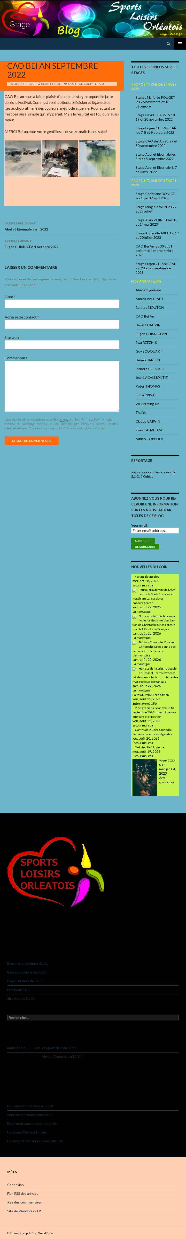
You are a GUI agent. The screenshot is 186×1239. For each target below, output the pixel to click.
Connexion (15, 1185)
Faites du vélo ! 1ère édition (150, 695)
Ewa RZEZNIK (146, 342)
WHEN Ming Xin (148, 404)
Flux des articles (22, 1193)
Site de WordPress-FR (24, 1211)
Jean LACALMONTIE (152, 377)
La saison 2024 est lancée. (27, 1132)
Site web (12, 337)
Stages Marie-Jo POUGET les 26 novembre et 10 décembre (155, 101)
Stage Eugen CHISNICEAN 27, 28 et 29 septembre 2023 (156, 268)
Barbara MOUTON (150, 307)
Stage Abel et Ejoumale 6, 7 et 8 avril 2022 (156, 169)
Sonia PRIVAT (146, 395)
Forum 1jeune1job (147, 576)
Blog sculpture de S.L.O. (25, 981)
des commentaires (24, 1202)
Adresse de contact (22, 317)
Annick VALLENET (149, 299)
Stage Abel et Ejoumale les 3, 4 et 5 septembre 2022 (156, 156)
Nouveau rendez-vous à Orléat (30, 1106)
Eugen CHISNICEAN (151, 334)
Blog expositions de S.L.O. (26, 972)
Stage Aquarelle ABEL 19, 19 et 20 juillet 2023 (157, 235)
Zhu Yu (141, 412)
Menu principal (180, 44)
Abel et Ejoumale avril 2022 (26, 226)
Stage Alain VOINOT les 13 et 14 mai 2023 (156, 222)
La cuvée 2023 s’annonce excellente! (35, 1141)
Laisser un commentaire (86, 84)
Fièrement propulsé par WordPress (30, 1233)
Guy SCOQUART (149, 351)
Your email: (139, 525)
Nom (10, 296)
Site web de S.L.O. (21, 998)
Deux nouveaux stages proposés (32, 1123)
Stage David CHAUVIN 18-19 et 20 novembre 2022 (156, 117)
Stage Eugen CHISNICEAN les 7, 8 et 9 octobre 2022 (156, 130)
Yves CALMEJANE (149, 430)
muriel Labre (51, 84)
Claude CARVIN (148, 421)
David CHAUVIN (148, 325)
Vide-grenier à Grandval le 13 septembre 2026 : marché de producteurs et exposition (154, 712)
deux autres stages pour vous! (30, 1115)
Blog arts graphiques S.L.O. (27, 963)
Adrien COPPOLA (149, 439)
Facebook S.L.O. (19, 990)
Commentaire (16, 357)
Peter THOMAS (148, 386)
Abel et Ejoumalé (148, 290)
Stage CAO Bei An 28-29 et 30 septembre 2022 (157, 143)
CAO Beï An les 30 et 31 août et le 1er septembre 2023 (154, 250)
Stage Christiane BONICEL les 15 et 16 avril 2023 (156, 196)
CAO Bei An (145, 316)
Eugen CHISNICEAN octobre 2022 (31, 244)
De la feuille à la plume (149, 747)
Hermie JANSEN (148, 360)
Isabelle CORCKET (150, 369)
